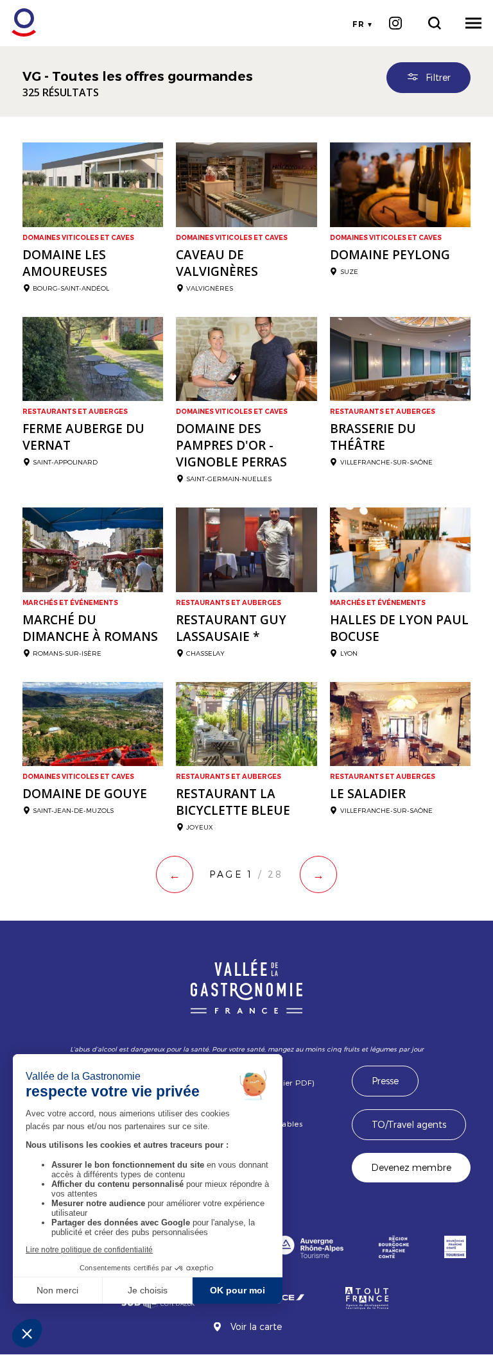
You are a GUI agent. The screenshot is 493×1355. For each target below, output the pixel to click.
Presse (385, 1080)
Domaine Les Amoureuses (64, 263)
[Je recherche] (434, 23)
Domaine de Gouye (84, 793)
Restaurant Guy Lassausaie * (231, 628)
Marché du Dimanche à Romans (90, 628)
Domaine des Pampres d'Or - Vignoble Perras (231, 445)
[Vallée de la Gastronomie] (17, 22)
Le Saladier (368, 793)
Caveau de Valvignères (217, 263)
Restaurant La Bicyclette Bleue (233, 802)
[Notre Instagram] (395, 23)
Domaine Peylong (390, 254)
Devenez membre (411, 1167)
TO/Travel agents (409, 1124)
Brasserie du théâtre (373, 437)
